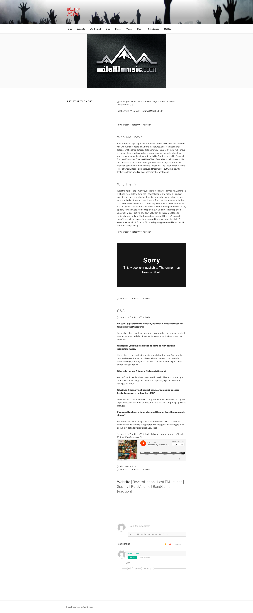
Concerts (81, 29)
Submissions (153, 29)
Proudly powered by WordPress (79, 607)
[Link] (160, 534)
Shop (108, 29)
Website (123, 482)
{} (163, 534)
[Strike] (141, 534)
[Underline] (138, 534)
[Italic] (134, 534)
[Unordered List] (149, 534)
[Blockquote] (153, 534)
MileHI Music (133, 553)
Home (69, 29)
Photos (118, 29)
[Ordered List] (145, 534)
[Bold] (130, 534)
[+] (167, 534)
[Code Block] (156, 534)
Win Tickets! (95, 29)
